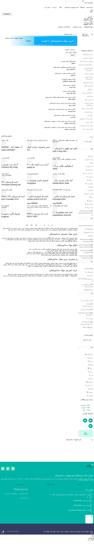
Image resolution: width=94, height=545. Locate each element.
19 (31, 225)
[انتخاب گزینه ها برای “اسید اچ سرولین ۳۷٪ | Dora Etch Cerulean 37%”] (3, 192)
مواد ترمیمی (89, 122)
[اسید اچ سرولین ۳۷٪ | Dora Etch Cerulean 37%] (6, 189)
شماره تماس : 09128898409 (82, 500)
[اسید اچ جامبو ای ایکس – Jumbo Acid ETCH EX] (34, 189)
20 (27, 225)
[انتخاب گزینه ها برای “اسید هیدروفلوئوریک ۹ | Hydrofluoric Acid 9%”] (55, 208)
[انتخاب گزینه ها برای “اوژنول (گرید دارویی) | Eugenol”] (3, 210)
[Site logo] (88, 2)
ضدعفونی (90, 96)
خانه (75, 34)
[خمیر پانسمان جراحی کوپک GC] (37, 140)
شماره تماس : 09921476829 (82, 505)
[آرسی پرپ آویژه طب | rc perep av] (31, 157)
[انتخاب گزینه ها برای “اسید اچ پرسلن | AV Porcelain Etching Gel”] (3, 178)
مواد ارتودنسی (88, 112)
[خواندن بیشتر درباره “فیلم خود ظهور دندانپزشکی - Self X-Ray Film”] (55, 144)
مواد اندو (90, 115)
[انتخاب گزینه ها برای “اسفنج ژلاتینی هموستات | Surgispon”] (29, 177)
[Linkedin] (3, 469)
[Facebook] (13, 469)
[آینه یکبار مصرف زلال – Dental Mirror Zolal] (59, 173)
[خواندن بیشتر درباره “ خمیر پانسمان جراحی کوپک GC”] (29, 143)
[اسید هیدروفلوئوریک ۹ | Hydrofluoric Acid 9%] (60, 205)
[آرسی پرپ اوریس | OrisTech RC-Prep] (5, 157)
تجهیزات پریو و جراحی (86, 61)
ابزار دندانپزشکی (88, 54)
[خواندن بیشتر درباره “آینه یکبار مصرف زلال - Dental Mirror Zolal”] (55, 177)
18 (36, 225)
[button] (90, 420)
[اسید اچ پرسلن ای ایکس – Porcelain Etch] (61, 189)
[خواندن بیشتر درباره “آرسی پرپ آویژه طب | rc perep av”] (29, 161)
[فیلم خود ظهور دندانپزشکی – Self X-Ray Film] (65, 141)
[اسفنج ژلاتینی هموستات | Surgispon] (32, 173)
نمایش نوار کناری (6, 136)
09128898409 (6, 14)
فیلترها (28, 41)
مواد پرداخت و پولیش (86, 119)
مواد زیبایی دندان (88, 129)
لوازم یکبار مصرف (87, 108)
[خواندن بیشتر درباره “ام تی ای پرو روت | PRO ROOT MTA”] (29, 210)
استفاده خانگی (88, 86)
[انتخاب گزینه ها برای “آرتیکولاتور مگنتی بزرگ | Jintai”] (55, 162)
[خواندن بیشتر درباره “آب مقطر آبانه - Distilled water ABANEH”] (3, 143)
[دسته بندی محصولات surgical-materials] (39, 96)
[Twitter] (8, 469)
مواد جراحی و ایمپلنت (86, 125)
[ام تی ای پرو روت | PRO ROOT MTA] (39, 206)
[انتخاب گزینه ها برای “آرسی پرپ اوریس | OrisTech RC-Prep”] (3, 161)
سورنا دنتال (59, 531)
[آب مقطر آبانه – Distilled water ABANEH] (5, 140)
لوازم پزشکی (89, 73)
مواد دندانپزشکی (88, 82)
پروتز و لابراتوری (88, 58)
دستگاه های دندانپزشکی (85, 64)
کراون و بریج (89, 99)
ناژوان (7, 531)
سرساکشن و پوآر (87, 93)
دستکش (90, 89)
